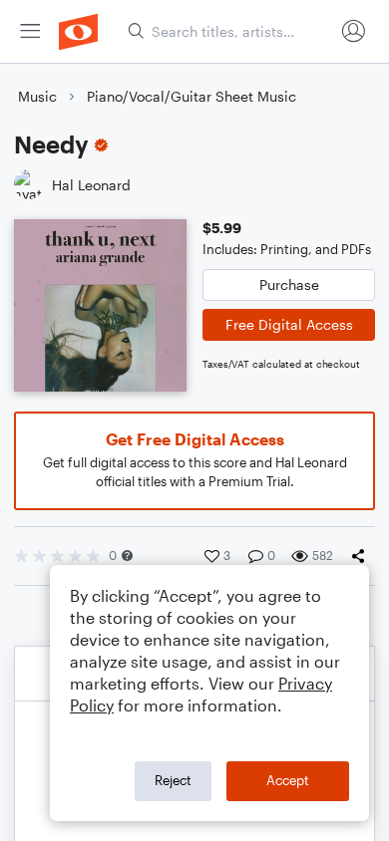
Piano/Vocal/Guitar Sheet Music (191, 96)
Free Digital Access (289, 324)
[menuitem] (30, 31)
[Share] (362, 556)
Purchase (289, 284)
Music (37, 96)
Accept (287, 780)
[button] (127, 555)
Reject (173, 780)
